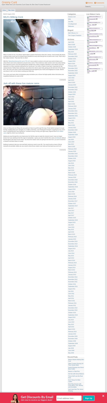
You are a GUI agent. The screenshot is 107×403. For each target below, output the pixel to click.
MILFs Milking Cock (13, 17)
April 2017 (71, 215)
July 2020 (71, 139)
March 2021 (71, 125)
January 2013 (72, 274)
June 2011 (71, 293)
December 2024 (72, 56)
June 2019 (71, 165)
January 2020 (72, 151)
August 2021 (71, 118)
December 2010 (72, 308)
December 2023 (72, 68)
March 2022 (71, 104)
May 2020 (71, 144)
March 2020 (71, 146)
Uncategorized (72, 24)
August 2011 (71, 289)
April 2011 (71, 298)
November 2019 (72, 156)
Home (4, 10)
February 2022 (72, 106)
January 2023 (72, 85)
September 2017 (73, 206)
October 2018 (72, 184)
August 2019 (71, 161)
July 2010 (71, 319)
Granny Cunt (9, 2)
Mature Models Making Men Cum (76, 360)
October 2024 (72, 59)
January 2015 (72, 239)
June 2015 (71, 227)
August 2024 (71, 61)
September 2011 (73, 286)
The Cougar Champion (74, 35)
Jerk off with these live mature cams (21, 83)
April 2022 (71, 101)
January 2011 (72, 305)
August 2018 (71, 189)
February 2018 (72, 196)
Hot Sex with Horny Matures (76, 374)
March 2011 (71, 300)
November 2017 (72, 201)
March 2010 (71, 329)
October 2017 (72, 203)
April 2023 (71, 80)
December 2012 (72, 277)
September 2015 (73, 220)
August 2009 (71, 346)
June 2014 (71, 253)
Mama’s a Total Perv (74, 371)
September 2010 (73, 315)
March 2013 (71, 270)
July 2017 (71, 208)
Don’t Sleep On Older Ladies (74, 380)
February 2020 (72, 149)
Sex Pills (70, 21)
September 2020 (73, 134)
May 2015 (71, 229)
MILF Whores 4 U (73, 33)
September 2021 (73, 116)
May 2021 (71, 123)
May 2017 (71, 213)
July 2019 (71, 163)
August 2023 (71, 75)
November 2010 (72, 310)
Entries (90, 3)
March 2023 (71, 82)
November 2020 (72, 130)
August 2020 (71, 137)
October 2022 (72, 92)
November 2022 (72, 89)
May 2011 (71, 296)
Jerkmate (58, 138)
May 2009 (71, 353)
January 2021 (72, 127)
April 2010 (71, 327)
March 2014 (71, 260)
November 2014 (72, 244)
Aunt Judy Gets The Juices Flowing (75, 390)
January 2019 (72, 177)
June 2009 (71, 350)
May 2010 (71, 324)
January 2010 (72, 334)
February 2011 (72, 303)
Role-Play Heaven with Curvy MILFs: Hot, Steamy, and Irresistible (75, 385)
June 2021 (71, 120)
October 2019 (72, 158)
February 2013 (72, 272)
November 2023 (72, 70)
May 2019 (71, 168)
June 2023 (71, 78)
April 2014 (71, 258)
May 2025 (71, 51)
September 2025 (73, 49)
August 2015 (71, 222)
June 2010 (71, 322)
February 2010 (72, 331)
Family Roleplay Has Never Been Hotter (76, 368)
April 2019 (71, 170)
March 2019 (71, 172)
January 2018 (72, 198)
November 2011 (72, 281)
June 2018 (71, 191)
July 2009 (71, 348)
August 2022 (71, 94)
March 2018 (71, 194)
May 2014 (71, 255)
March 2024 (71, 63)
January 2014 (72, 265)
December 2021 (72, 111)
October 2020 (72, 132)
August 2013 (71, 267)
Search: (88, 6)
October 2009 (72, 341)
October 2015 (72, 217)
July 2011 (71, 291)
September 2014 (73, 246)
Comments (100, 3)
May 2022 (71, 99)
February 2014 (72, 262)
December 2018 (72, 180)
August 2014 (71, 248)
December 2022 (72, 87)
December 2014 (72, 241)
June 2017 (71, 210)
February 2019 (72, 175)
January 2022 (72, 108)
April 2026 (71, 42)
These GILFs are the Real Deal (75, 376)
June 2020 (71, 142)
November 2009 (72, 338)
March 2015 (71, 234)
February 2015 (72, 236)
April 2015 (71, 232)
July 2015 (71, 225)
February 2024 (72, 66)
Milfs (69, 19)
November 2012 (72, 279)
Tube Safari (11, 10)
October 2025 (72, 47)
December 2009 (72, 336)
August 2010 (71, 317)
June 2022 (71, 97)
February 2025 (72, 54)
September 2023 (73, 73)
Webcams (71, 26)
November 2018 (72, 182)
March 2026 (71, 44)
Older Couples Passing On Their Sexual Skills (75, 364)
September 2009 (73, 343)
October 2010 (72, 312)
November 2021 (72, 113)
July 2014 (71, 251)
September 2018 (73, 187)
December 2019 (72, 153)
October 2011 (72, 284)
